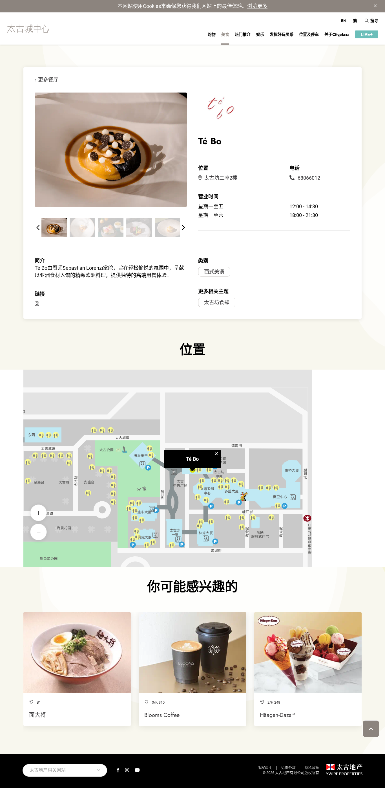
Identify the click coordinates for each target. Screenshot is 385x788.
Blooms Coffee (162, 715)
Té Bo (192, 459)
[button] (38, 228)
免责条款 (288, 767)
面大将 (37, 715)
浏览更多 (257, 6)
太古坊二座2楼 (220, 178)
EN (343, 20)
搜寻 (374, 20)
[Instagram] (37, 304)
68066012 (308, 178)
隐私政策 (311, 767)
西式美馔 (214, 272)
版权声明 (265, 767)
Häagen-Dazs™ (277, 715)
